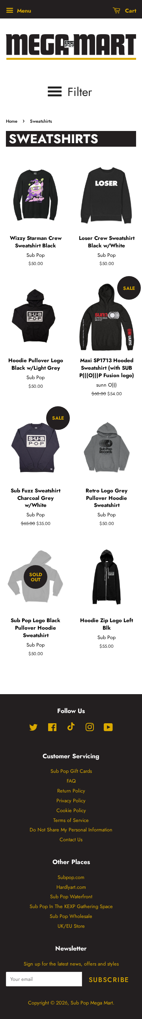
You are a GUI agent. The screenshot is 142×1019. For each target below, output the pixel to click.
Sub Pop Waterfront (71, 896)
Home (11, 121)
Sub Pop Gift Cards (71, 771)
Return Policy (71, 790)
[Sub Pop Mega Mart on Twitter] (33, 729)
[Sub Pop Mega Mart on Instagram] (89, 729)
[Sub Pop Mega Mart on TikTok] (71, 729)
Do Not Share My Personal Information (71, 829)
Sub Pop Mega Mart (92, 1002)
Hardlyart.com (71, 887)
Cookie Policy (71, 810)
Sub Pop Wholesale (71, 916)
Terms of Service (71, 820)
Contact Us (71, 839)
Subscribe (109, 979)
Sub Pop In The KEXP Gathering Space (71, 906)
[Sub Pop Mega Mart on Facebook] (52, 729)
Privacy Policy (71, 800)
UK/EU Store (71, 926)
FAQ (71, 781)
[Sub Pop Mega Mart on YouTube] (108, 729)
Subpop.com (71, 877)
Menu (23, 11)
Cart (129, 11)
